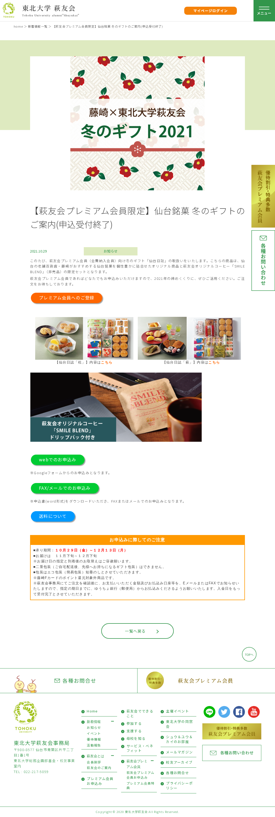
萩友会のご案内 (99, 767)
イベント (94, 733)
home (18, 26)
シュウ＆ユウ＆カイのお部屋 (179, 739)
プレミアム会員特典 (140, 785)
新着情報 (94, 722)
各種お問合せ (79, 680)
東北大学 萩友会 (49, 8)
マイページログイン (210, 10)
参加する (134, 723)
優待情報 (94, 739)
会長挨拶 (94, 762)
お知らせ (111, 251)
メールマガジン (179, 752)
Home (92, 711)
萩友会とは (95, 756)
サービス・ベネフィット (139, 748)
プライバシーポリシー (179, 785)
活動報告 (94, 745)
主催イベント (177, 711)
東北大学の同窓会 (179, 724)
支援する (134, 730)
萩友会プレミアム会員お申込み (140, 774)
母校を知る (136, 738)
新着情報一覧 (38, 26)
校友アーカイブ (179, 762)
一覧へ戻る (135, 631)
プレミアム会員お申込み (100, 781)
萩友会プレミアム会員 (205, 680)
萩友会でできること (139, 713)
